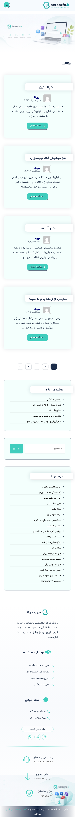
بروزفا (37, 97)
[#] (45, 737)
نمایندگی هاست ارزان (50, 492)
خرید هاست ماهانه (51, 487)
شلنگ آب (56, 548)
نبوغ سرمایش (54, 515)
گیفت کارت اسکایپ (51, 559)
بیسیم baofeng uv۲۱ (51, 581)
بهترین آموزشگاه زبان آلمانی (47, 531)
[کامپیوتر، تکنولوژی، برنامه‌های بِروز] (56, 5)
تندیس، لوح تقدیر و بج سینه (47, 416)
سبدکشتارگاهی (53, 537)
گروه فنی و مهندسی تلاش (16, 809)
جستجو (16, 448)
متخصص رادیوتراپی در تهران (47, 520)
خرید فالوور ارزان (52, 565)
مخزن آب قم (54, 410)
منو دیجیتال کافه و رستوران (47, 405)
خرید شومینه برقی (51, 553)
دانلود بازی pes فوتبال (50, 576)
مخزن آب (56, 509)
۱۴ (28, 366)
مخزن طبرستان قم (51, 542)
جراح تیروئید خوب (52, 498)
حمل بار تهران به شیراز (50, 570)
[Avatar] (47, 98)
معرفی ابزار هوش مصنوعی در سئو (44, 422)
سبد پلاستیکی (54, 399)
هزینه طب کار (54, 504)
